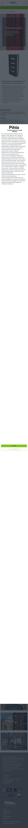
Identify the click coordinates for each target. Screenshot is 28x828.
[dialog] (14, 414)
